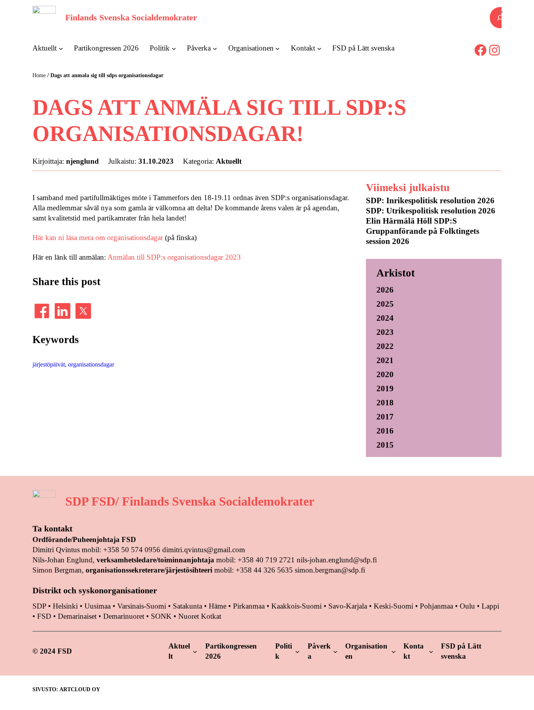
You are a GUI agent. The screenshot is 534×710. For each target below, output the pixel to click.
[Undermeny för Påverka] (215, 48)
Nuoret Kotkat (199, 616)
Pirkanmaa (249, 606)
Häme (218, 606)
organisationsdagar (91, 364)
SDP (39, 606)
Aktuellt (229, 161)
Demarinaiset (77, 616)
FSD (44, 616)
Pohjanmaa (437, 606)
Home (39, 75)
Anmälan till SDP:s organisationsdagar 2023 (174, 257)
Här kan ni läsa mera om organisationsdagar (97, 237)
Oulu (467, 606)
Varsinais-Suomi (141, 606)
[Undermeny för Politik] (174, 48)
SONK (161, 616)
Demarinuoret (123, 616)
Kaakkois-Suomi (296, 606)
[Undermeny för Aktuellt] (61, 48)
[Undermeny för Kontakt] (319, 48)
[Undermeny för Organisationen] (277, 48)
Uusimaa (97, 606)
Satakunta (187, 606)
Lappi (490, 606)
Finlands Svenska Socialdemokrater (131, 17)
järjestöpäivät (48, 364)
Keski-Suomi (393, 606)
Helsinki (66, 606)
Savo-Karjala (347, 606)
